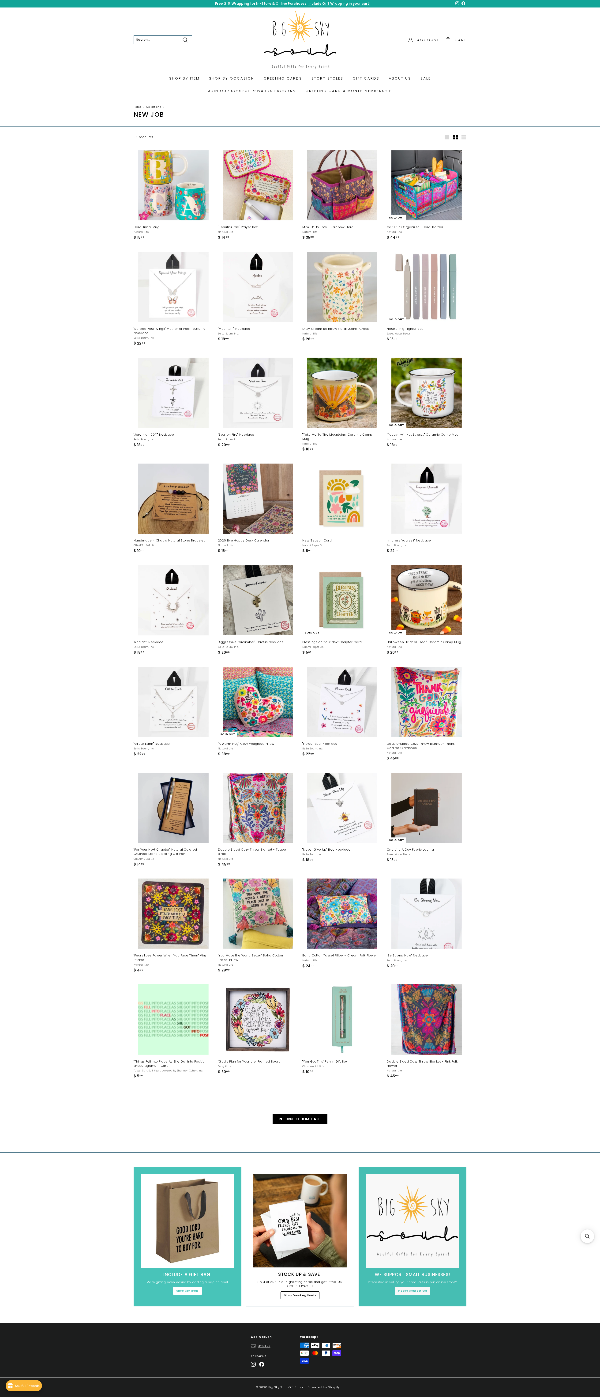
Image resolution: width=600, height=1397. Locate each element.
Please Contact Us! (412, 1291)
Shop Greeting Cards (300, 1295)
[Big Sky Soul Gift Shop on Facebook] (261, 1364)
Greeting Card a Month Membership (349, 90)
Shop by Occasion (231, 78)
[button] (587, 1236)
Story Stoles (327, 78)
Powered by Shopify (324, 1387)
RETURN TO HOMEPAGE (300, 1119)
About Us (400, 78)
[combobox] (163, 40)
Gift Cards (366, 78)
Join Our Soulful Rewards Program (252, 90)
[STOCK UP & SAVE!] (300, 1220)
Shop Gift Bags (187, 1291)
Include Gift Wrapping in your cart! (339, 3)
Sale (425, 78)
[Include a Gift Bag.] (187, 1221)
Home (137, 107)
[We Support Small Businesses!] (412, 1221)
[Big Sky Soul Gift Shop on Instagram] (253, 1364)
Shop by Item (184, 78)
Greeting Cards (283, 78)
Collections (153, 107)
